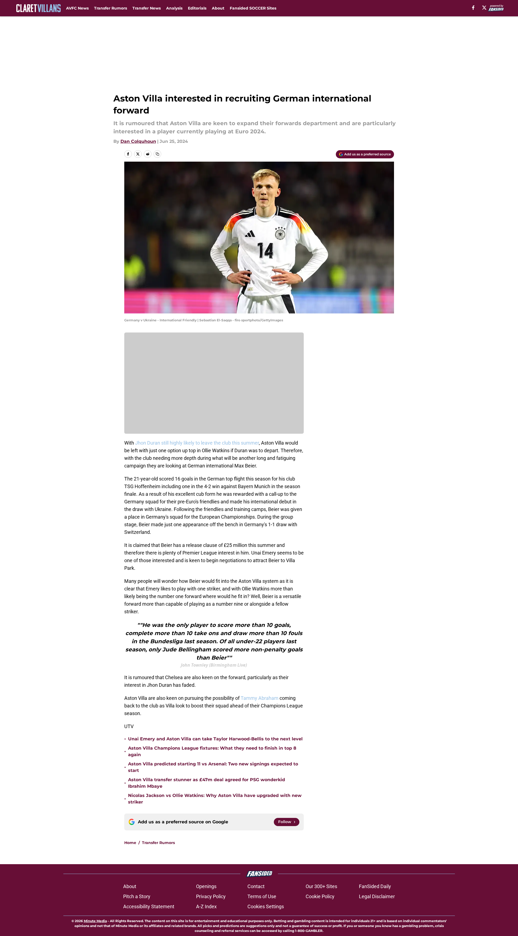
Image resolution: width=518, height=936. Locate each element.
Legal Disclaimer (377, 896)
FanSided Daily (375, 886)
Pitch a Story (136, 896)
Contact (256, 886)
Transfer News (146, 8)
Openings (206, 886)
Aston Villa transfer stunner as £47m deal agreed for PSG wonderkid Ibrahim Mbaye (206, 783)
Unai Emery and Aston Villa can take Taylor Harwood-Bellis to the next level (215, 738)
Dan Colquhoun (138, 141)
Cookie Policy (320, 896)
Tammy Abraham (260, 698)
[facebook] (473, 7)
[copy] (157, 154)
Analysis (174, 8)
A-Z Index (206, 906)
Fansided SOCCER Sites (253, 8)
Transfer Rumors (110, 8)
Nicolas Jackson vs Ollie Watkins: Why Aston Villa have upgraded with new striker (215, 799)
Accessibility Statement (148, 906)
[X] (484, 7)
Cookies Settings (265, 906)
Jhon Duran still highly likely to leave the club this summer (197, 443)
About (218, 8)
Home (130, 842)
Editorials (197, 8)
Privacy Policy (211, 896)
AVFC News (77, 8)
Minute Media (95, 921)
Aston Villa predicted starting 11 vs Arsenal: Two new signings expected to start (213, 767)
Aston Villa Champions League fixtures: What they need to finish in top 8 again (212, 751)
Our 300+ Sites (321, 886)
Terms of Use (261, 896)
